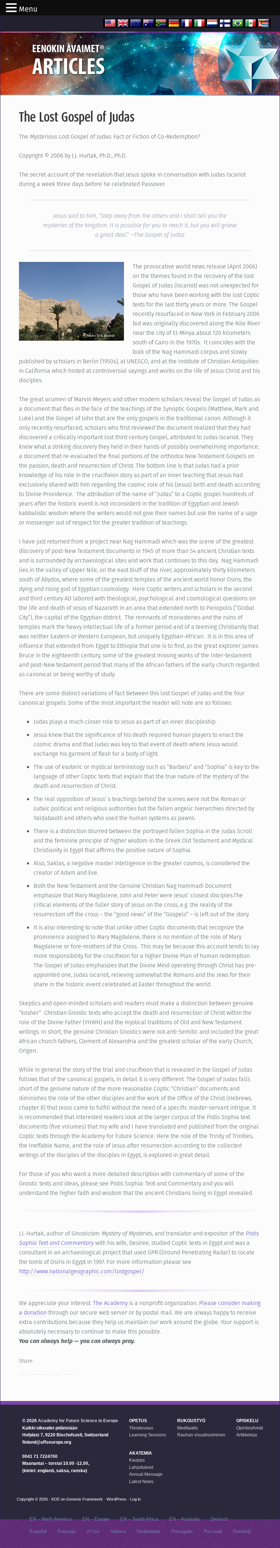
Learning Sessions (147, 1434)
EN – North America (50, 1519)
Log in (135, 1499)
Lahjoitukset (141, 1467)
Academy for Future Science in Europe (78, 1420)
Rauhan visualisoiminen (201, 1434)
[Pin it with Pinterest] (57, 1370)
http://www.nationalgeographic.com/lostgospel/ (81, 1271)
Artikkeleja (246, 1434)
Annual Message (146, 1474)
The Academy (110, 1303)
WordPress (116, 1499)
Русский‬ (213, 1531)
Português (182, 1531)
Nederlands (148, 1531)
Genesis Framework (84, 1499)
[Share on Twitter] (34, 1370)
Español (38, 1531)
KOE (55, 1499)
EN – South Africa (139, 1519)
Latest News (141, 1481)
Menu (28, 9)
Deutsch (219, 1519)
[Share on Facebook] (23, 1370)
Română (241, 1531)
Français (67, 1531)
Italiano (118, 1531)
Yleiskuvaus (141, 1428)
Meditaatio (187, 1428)
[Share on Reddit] (46, 1370)
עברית (93, 1531)
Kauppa (137, 1460)
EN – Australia (184, 1519)
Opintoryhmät (249, 1428)
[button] (12, 8)
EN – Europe (95, 1519)
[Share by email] (68, 1370)
